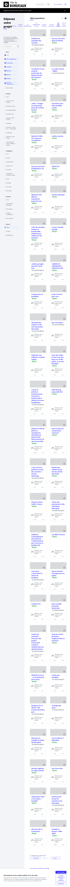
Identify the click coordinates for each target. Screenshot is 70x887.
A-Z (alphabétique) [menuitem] (28, 25)
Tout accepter (61, 872)
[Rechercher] (48, 4)
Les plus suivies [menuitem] (58, 24)
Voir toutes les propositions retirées (39, 868)
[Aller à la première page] (15, 4)
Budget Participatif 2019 (11, 10)
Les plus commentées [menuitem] (51, 25)
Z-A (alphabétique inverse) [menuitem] (36, 24)
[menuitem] (11, 46)
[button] (6, 52)
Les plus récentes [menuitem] (20, 25)
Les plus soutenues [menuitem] (44, 25)
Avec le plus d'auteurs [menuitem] (64, 24)
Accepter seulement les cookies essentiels (61, 878)
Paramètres (61, 883)
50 (44, 855)
